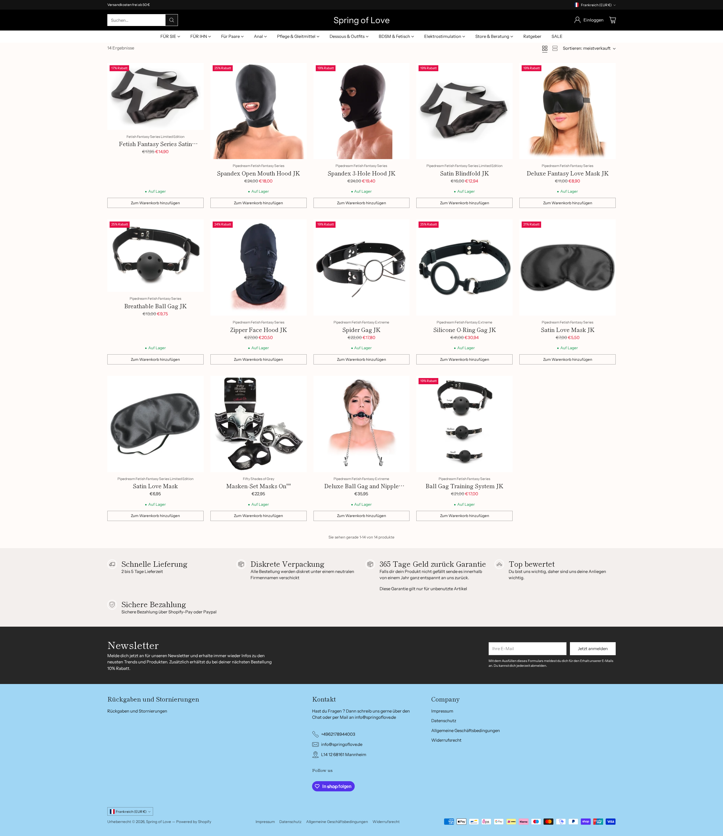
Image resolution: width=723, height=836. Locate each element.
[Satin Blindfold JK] (464, 111)
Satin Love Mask (155, 486)
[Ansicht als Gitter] (544, 48)
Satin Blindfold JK (464, 173)
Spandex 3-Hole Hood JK (361, 173)
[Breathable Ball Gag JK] (155, 255)
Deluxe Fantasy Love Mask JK (568, 173)
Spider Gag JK (361, 329)
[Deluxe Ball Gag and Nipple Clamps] (361, 424)
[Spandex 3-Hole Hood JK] (361, 111)
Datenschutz (443, 720)
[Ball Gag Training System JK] (464, 424)
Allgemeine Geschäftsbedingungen (465, 730)
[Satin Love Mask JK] (567, 267)
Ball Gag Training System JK (464, 486)
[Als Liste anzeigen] (555, 48)
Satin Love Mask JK (567, 329)
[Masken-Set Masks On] (258, 424)
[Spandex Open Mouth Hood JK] (258, 111)
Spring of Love (158, 821)
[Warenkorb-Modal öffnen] (612, 20)
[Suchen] (171, 20)
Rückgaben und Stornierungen (137, 711)
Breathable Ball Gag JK (155, 306)
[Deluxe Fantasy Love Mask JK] (567, 111)
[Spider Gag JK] (361, 267)
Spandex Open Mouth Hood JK (258, 173)
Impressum (442, 711)
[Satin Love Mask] (155, 424)
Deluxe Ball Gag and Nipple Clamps (361, 490)
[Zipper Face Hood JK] (258, 267)
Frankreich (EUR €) (596, 5)
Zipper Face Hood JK (258, 329)
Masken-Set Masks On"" (258, 486)
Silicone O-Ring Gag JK (464, 329)
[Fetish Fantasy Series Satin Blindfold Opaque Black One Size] (155, 96)
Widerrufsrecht (446, 740)
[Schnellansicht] (196, 70)
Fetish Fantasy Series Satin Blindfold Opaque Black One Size (155, 148)
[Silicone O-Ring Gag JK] (464, 267)
